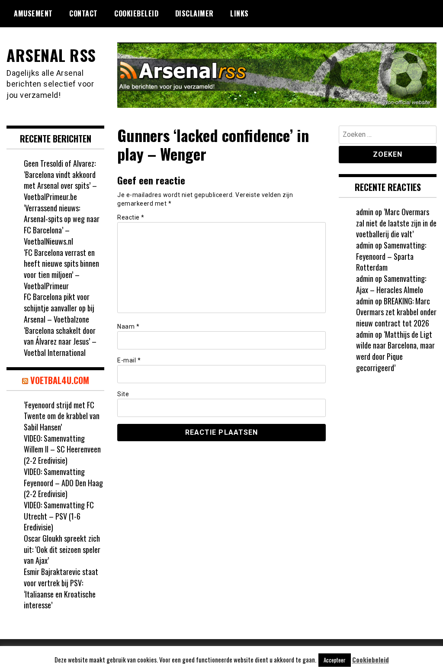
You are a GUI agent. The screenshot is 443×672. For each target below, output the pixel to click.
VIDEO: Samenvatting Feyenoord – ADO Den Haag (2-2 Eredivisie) (63, 482)
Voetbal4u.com (59, 380)
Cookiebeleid (136, 13)
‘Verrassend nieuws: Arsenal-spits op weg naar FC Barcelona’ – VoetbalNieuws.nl (62, 224)
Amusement (33, 13)
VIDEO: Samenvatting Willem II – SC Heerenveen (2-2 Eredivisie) (62, 449)
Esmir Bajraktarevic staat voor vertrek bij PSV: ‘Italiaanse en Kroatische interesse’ (61, 588)
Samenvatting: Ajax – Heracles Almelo (391, 284)
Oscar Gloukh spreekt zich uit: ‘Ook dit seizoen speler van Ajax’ (62, 549)
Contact (83, 13)
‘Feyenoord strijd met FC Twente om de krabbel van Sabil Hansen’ (62, 416)
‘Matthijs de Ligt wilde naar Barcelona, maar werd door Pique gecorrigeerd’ (395, 351)
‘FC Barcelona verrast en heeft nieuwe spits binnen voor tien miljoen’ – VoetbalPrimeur (61, 269)
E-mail (129, 360)
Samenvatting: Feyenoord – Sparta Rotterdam (391, 256)
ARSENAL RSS (51, 54)
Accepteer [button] (335, 660)
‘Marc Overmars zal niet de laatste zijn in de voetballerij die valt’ (396, 222)
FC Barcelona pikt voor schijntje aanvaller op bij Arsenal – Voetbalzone (59, 307)
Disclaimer (194, 13)
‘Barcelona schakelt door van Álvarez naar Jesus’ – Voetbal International (60, 341)
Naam (128, 326)
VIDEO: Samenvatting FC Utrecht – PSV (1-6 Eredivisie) (59, 516)
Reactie (130, 217)
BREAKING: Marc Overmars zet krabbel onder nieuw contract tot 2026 (396, 312)
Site (123, 394)
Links (239, 13)
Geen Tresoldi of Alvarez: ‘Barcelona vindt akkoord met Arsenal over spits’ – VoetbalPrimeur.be (60, 180)
